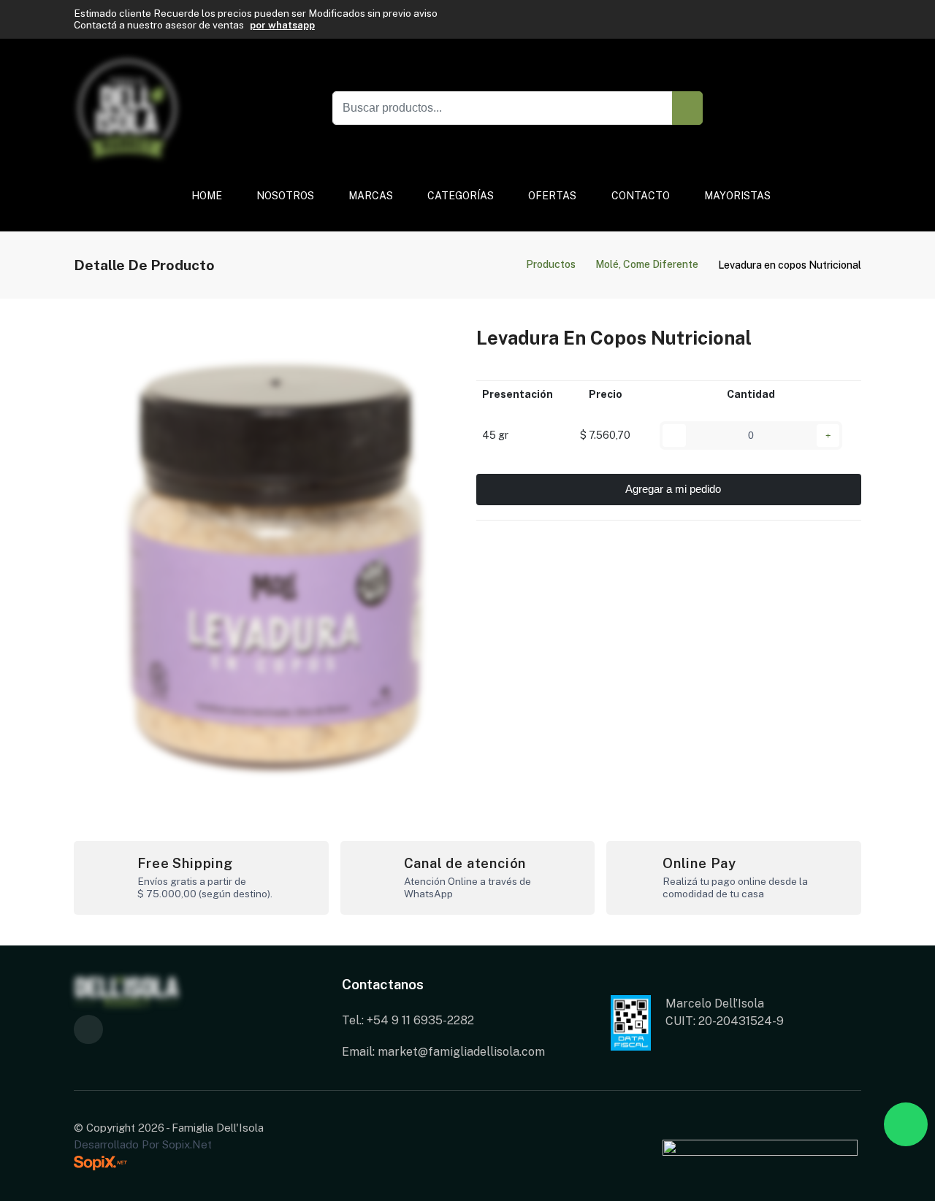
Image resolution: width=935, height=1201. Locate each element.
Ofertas (552, 196)
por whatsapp (282, 25)
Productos (551, 264)
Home (206, 196)
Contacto (640, 196)
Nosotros (285, 196)
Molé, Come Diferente (646, 264)
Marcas (370, 196)
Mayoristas (736, 196)
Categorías (460, 196)
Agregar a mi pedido (673, 489)
